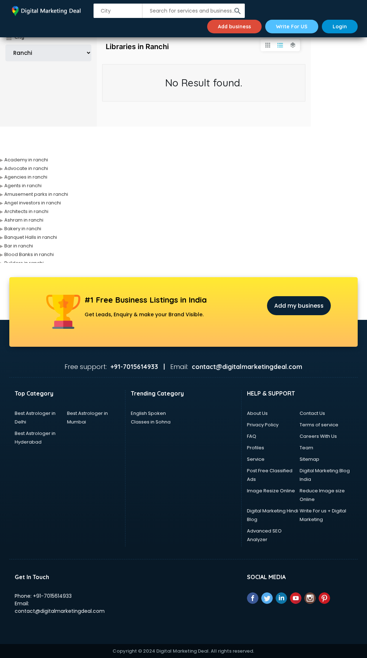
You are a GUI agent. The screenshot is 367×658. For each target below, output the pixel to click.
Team (306, 447)
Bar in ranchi (18, 245)
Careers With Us (318, 436)
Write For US (292, 26)
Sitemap (309, 459)
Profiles (255, 447)
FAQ (251, 436)
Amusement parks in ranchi (36, 194)
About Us (257, 413)
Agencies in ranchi (25, 177)
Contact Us (312, 413)
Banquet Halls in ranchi (30, 237)
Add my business (299, 306)
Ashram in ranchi (23, 220)
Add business (234, 26)
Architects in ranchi (26, 211)
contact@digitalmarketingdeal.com (60, 611)
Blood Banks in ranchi (29, 254)
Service (255, 459)
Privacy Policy (262, 424)
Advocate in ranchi (26, 168)
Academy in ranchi (26, 159)
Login (340, 26)
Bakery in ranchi (22, 228)
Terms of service (319, 424)
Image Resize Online (271, 490)
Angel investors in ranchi (32, 202)
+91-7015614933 (52, 596)
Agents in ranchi (23, 185)
